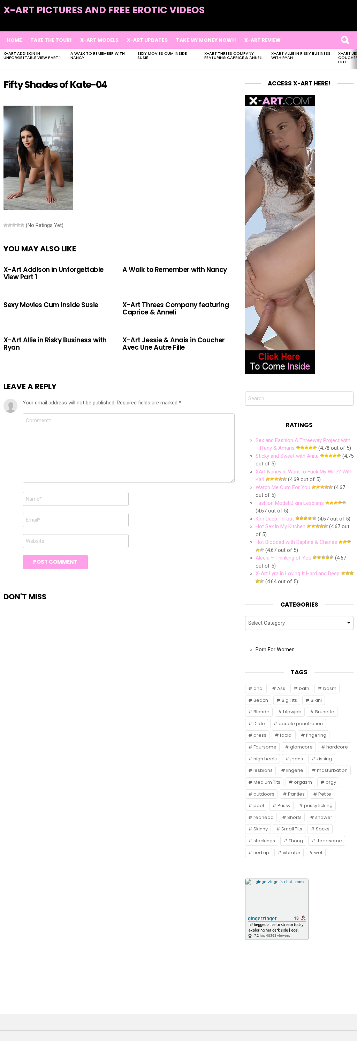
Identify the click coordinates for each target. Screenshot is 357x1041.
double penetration (301, 723)
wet (318, 852)
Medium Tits (266, 782)
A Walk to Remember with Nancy (97, 55)
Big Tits (289, 700)
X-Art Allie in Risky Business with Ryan (301, 55)
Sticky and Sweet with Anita (287, 456)
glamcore (301, 747)
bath (304, 688)
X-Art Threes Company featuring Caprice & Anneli (233, 55)
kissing (324, 758)
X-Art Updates (147, 40)
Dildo (259, 723)
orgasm (303, 782)
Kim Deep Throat (275, 519)
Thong (296, 840)
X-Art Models (99, 40)
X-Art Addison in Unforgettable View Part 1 (32, 55)
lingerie (294, 770)
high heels (265, 758)
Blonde (261, 711)
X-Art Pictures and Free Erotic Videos (104, 9)
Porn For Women (275, 649)
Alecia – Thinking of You (283, 558)
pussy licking (318, 805)
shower (323, 817)
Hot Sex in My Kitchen (280, 526)
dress (259, 735)
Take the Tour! (51, 40)
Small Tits (291, 829)
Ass (281, 688)
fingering (316, 735)
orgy (331, 782)
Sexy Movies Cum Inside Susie (162, 55)
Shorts (294, 817)
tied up (261, 852)
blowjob (292, 711)
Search (345, 40)
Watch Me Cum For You (283, 487)
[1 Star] (5, 225)
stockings (264, 840)
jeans (296, 758)
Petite (324, 794)
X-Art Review (262, 40)
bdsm (329, 688)
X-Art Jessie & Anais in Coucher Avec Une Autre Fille (173, 343)
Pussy (284, 805)
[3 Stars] (14, 225)
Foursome (264, 747)
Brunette (324, 711)
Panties (296, 794)
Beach (260, 700)
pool (258, 805)
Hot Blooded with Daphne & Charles (296, 542)
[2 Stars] (10, 225)
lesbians (263, 770)
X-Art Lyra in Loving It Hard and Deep (298, 573)
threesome (329, 840)
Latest (339, 21)
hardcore (337, 747)
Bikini (316, 700)
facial (286, 735)
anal (258, 688)
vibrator (292, 852)
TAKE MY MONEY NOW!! (206, 40)
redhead (263, 817)
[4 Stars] (18, 225)
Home (14, 40)
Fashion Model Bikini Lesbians (290, 503)
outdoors (263, 794)
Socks (322, 829)
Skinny (260, 829)
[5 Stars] (22, 225)
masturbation (332, 770)
